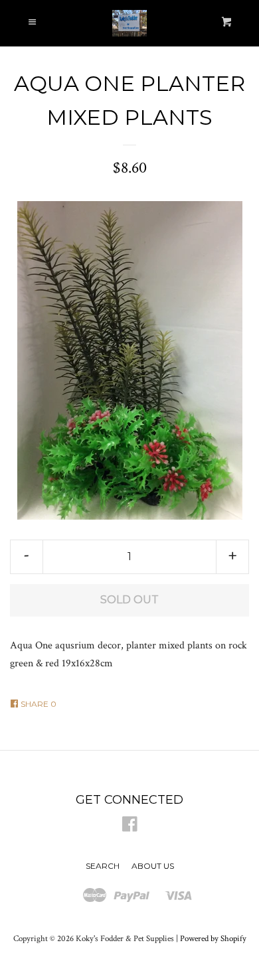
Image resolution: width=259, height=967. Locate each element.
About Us (152, 866)
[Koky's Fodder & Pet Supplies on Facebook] (130, 827)
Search (103, 866)
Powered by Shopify (213, 938)
